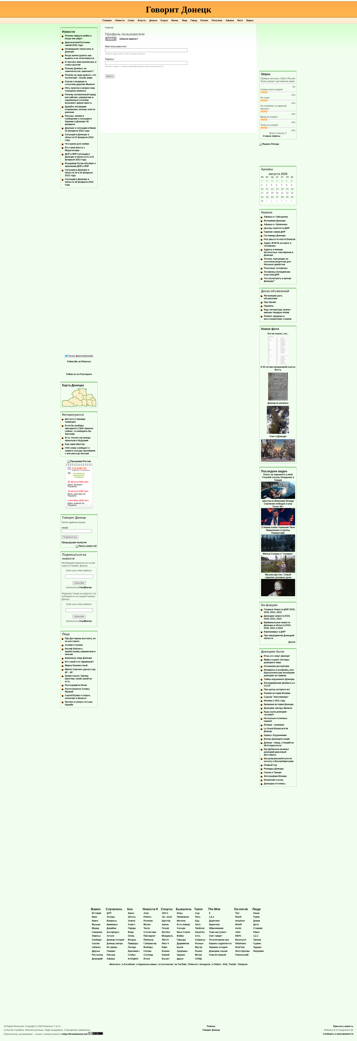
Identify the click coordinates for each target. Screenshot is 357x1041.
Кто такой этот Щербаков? (79, 661)
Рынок (198, 951)
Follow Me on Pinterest (79, 361)
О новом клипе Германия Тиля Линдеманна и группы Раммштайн (278, 530)
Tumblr (232, 964)
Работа (147, 917)
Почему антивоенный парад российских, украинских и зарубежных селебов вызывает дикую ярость (80, 98)
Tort (237, 913)
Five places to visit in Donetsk (279, 239)
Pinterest (193, 964)
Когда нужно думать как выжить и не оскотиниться (79, 57)
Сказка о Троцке (273, 772)
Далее (291, 642)
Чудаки (257, 947)
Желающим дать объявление (273, 297)
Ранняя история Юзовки (277, 693)
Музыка (96, 924)
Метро (198, 955)
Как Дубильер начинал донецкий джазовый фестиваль (276, 752)
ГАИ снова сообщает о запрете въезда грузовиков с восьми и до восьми (80, 451)
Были (180, 947)
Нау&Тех (200, 932)
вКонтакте (114, 964)
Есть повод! (183, 924)
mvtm (238, 928)
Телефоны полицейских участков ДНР (277, 273)
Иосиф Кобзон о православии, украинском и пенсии (80, 651)
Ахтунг (110, 936)
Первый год (270, 765)
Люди (256, 909)
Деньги (153, 20)
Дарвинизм (183, 943)
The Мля (214, 909)
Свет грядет (215, 936)
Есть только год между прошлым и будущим (78, 439)
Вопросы (112, 920)
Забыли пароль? (128, 39)
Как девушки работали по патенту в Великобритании (278, 760)
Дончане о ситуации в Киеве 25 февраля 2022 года (80, 129)
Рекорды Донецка (274, 768)
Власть (142, 20)
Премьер (148, 939)
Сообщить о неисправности (338, 1034)
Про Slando (270, 302)
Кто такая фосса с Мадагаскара (75, 149)
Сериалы (200, 939)
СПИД (198, 958)
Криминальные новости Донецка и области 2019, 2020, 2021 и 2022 (277, 625)
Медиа (95, 928)
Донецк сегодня (115, 939)
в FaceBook (128, 964)
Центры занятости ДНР (277, 228)
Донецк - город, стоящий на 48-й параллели (279, 744)
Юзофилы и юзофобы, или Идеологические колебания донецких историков (279, 673)
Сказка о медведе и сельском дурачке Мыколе (80, 83)
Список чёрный (217, 955)
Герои (256, 917)
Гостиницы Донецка (275, 235)
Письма (111, 955)
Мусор (198, 947)
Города (132, 928)
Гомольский (241, 955)
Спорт (131, 20)
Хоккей (165, 955)
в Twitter (216, 964)
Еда (197, 920)
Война (180, 936)
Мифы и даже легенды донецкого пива (276, 661)
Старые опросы (271, 136)
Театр (147, 928)
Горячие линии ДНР (274, 232)
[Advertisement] (278, 47)
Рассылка (97, 955)
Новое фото (270, 328)
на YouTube (181, 964)
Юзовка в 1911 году (274, 700)
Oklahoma (240, 943)
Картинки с (134, 951)
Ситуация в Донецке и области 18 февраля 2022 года (79, 182)
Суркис (257, 943)
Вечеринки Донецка (275, 220)
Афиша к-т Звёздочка (276, 216)
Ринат (256, 932)
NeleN (238, 924)
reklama (96, 947)
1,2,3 (211, 917)
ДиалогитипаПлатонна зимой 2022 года (77, 44)
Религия (148, 920)
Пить (197, 917)
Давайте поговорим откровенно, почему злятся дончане (80, 109)
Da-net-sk (241, 909)
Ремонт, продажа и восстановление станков (277, 317)
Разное (204, 20)
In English (133, 958)
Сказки (95, 943)
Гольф (165, 928)
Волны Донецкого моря (277, 739)
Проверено (183, 917)
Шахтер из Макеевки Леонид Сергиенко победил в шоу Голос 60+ (278, 504)
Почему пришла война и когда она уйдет (78, 37)
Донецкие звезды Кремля (278, 708)
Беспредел (113, 932)
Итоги (147, 958)
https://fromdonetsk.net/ (75, 1034)
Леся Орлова (242, 951)
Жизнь (174, 20)
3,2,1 (255, 936)
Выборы (148, 947)
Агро (146, 913)
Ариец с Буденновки (275, 735)
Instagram (205, 964)
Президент (149, 936)
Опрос (266, 74)
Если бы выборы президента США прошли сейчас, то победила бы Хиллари (79, 429)
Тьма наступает (217, 932)
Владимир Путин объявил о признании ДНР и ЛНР (80, 164)
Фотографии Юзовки (275, 776)
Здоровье (182, 951)
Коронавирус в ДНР (274, 631)
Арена (165, 924)
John (237, 932)
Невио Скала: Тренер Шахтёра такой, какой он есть (78, 679)
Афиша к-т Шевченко (275, 224)
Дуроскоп (214, 920)
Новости (119, 20)
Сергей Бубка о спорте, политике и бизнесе (78, 697)
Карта (131, 913)
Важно (96, 909)
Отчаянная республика (276, 666)
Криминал (112, 924)
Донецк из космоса (278, 403)
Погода (132, 947)
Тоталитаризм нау (219, 939)
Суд (197, 913)
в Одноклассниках (146, 964)
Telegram (243, 964)
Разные (199, 943)
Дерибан (111, 928)
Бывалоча (183, 909)
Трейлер (199, 928)
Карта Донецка (73, 385)
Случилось (114, 909)
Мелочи (181, 920)
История (96, 913)
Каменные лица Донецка (78, 658)
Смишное (97, 932)
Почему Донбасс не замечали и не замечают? (79, 70)
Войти (110, 39)
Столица (148, 955)
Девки (256, 920)
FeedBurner (85, 587)
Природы (133, 943)
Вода (131, 932)
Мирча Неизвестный (76, 665)
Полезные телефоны (275, 268)
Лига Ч (165, 943)
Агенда (111, 917)
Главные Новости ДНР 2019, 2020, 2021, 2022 (279, 611)
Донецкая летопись (274, 783)
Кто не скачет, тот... (278, 333)
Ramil (238, 917)
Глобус (132, 955)
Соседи (181, 928)
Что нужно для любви (77, 144)
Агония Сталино (74, 645)
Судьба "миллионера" (276, 697)
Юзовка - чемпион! (274, 725)
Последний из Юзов (76, 685)
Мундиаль (167, 936)
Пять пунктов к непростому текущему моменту (80, 89)
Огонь (131, 936)
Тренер (257, 939)
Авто (197, 924)
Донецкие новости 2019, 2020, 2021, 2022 (277, 617)
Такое (198, 909)
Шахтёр (166, 920)
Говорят (111, 951)
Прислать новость (343, 1026)
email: (66, 527)
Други (180, 958)
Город (194, 20)
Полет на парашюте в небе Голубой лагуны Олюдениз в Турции (278, 477)
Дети (256, 924)
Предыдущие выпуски (74, 542)
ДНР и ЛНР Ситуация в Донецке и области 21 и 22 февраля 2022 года (79, 157)
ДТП (109, 913)
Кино (94, 917)
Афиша (230, 20)
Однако (181, 955)
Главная (107, 20)
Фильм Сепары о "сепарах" (278, 554)
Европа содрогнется (220, 943)
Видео (249, 20)
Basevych (240, 939)
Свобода (97, 939)
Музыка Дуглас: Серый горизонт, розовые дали (278, 576)
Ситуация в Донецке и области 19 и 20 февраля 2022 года (79, 173)
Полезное (217, 20)
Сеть (197, 936)
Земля (131, 920)
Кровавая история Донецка (279, 704)
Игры (180, 913)
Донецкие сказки (218, 951)
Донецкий (97, 958)
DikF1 (238, 936)
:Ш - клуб (167, 917)
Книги (95, 920)
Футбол (166, 932)
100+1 (165, 913)
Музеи (147, 924)
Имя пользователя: (116, 46)
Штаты (132, 917)
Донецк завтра (115, 943)
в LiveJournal (166, 964)
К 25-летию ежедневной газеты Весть (278, 368)
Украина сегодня (218, 947)
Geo (130, 909)
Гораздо (181, 939)
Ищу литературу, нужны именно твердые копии (277, 311)
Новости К (150, 909)
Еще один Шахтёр (75, 444)
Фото (240, 20)
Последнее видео (274, 471)
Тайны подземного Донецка (279, 679)
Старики (257, 928)
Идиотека (214, 924)
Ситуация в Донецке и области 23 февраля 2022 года (79, 137)
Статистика (150, 932)
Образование (216, 928)
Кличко (166, 951)
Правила (269, 306)
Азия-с (131, 924)
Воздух (132, 939)
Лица (184, 20)
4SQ (225, 964)
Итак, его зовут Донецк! (277, 656)
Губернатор (150, 943)
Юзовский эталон (273, 780)
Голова (147, 951)
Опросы (96, 936)
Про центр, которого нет (277, 689)
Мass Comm (183, 932)
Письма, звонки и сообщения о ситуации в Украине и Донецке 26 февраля (78, 120)
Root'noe (240, 947)
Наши (256, 913)
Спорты (167, 909)
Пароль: (110, 59)
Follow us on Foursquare (79, 374)
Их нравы (112, 947)
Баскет (166, 958)
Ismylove (240, 920)
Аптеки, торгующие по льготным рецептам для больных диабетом (277, 262)
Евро (164, 947)
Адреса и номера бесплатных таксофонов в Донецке (278, 252)
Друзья (96, 951)
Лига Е (165, 939)
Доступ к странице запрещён (75, 420)
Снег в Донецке (278, 436)
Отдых (164, 20)
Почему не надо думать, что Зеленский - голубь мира (80, 76)
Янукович (258, 951)
